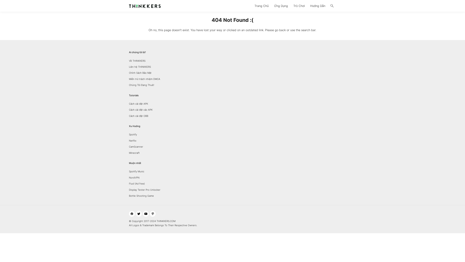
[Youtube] (146, 214)
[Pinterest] (153, 214)
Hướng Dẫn (317, 6)
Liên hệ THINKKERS (140, 66)
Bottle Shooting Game (141, 195)
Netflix (132, 140)
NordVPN (134, 177)
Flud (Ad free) (137, 183)
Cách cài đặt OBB (138, 115)
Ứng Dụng (281, 6)
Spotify (133, 134)
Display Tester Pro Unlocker (144, 189)
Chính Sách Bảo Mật (140, 72)
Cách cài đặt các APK (141, 109)
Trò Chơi (299, 6)
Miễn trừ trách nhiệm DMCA (144, 79)
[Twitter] (139, 214)
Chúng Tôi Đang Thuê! (141, 85)
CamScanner (136, 146)
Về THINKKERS (137, 60)
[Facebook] (132, 214)
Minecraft (134, 152)
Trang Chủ (261, 6)
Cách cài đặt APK (138, 103)
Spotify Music (136, 171)
